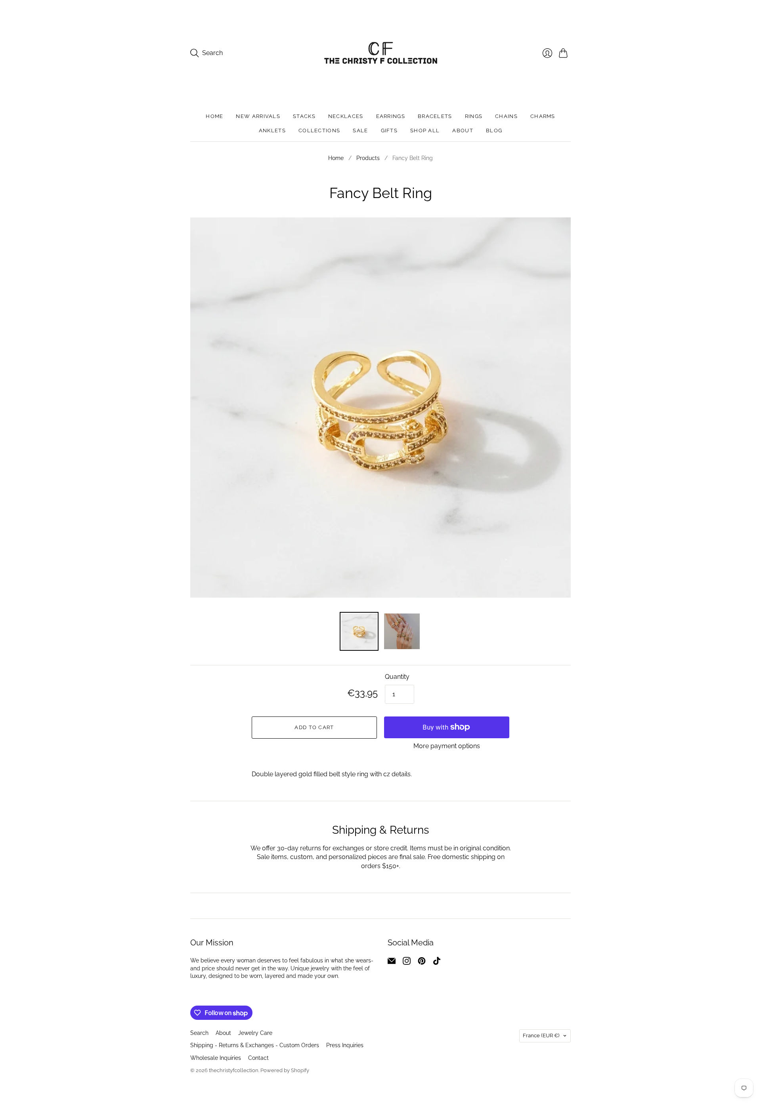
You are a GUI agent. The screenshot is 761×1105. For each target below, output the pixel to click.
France (541, 1035)
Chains (506, 116)
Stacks (304, 116)
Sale (360, 130)
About (462, 130)
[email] (392, 962)
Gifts (389, 130)
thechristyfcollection (233, 1070)
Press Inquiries (344, 1045)
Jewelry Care (255, 1033)
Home (214, 116)
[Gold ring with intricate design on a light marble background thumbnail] (359, 631)
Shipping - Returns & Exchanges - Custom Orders (254, 1045)
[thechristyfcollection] (380, 53)
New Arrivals (258, 116)
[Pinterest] (422, 962)
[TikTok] (437, 962)
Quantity (397, 676)
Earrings (390, 116)
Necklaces (345, 116)
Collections (319, 130)
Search (199, 1033)
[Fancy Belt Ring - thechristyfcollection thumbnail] (402, 631)
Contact (258, 1058)
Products (368, 158)
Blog (494, 130)
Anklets (272, 130)
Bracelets (435, 116)
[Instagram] (407, 962)
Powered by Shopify (284, 1070)
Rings (474, 116)
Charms (542, 116)
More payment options (446, 746)
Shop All (425, 130)
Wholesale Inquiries (215, 1058)
